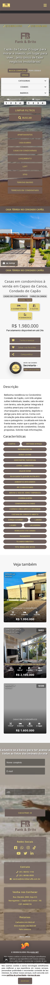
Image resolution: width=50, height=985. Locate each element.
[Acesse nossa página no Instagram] (28, 847)
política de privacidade (16, 975)
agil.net (35, 952)
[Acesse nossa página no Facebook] (15, 847)
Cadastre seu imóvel (25, 922)
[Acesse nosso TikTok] (34, 847)
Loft (25, 166)
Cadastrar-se (25, 813)
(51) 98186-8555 (39, 26)
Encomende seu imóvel (25, 925)
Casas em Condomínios (25, 150)
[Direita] (47, 239)
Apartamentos (25, 134)
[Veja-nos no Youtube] (19, 853)
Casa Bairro (25, 142)
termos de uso (34, 975)
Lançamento (25, 158)
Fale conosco (25, 929)
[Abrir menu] (45, 5)
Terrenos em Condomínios (25, 190)
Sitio (25, 174)
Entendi (25, 981)
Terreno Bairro (25, 182)
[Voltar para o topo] (6, 959)
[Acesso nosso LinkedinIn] (31, 853)
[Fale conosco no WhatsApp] (21, 847)
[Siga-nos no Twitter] (25, 853)
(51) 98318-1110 (14, 26)
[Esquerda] (2, 239)
